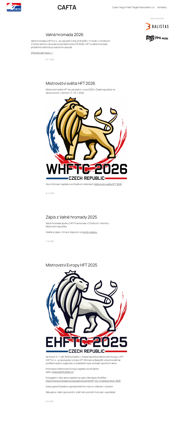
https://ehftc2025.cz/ (63, 371)
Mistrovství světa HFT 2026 (70, 83)
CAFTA (66, 7)
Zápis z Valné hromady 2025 (71, 217)
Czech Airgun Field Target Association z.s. (133, 7)
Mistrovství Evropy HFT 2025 (71, 265)
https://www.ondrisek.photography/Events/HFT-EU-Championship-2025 (83, 380)
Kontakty (162, 7)
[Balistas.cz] (157, 26)
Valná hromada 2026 (64, 34)
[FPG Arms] (157, 38)
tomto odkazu (89, 232)
